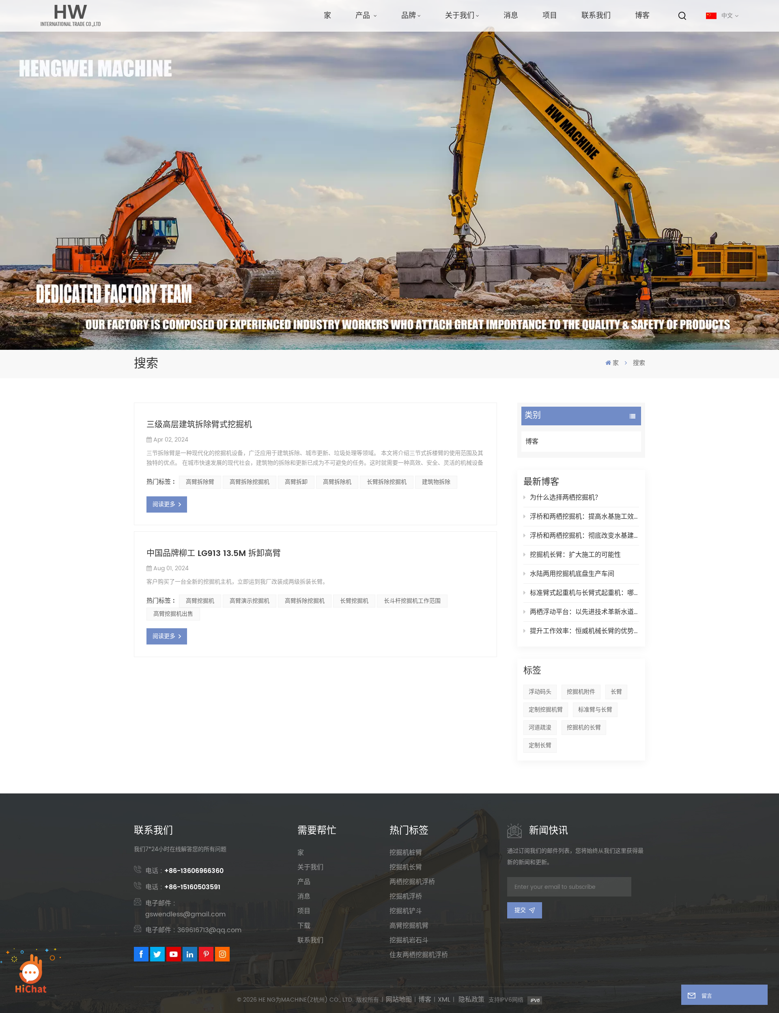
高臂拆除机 (337, 482)
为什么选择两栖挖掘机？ (565, 497)
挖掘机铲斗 (406, 911)
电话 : (184, 871)
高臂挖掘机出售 (173, 614)
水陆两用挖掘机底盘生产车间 (572, 574)
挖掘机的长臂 (584, 727)
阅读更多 (164, 504)
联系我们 (596, 16)
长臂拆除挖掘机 (387, 482)
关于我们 (459, 16)
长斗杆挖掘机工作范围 (412, 601)
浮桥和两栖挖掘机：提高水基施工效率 (584, 516)
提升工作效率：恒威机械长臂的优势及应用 (584, 631)
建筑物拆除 (436, 482)
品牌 (408, 16)
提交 (520, 910)
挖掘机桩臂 (406, 852)
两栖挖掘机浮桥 (412, 882)
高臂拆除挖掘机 (249, 482)
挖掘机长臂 (406, 867)
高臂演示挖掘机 (249, 601)
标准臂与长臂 (595, 709)
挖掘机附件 (581, 691)
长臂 (616, 691)
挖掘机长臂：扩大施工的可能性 (575, 555)
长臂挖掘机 (354, 601)
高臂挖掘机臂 (409, 925)
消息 (511, 16)
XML (444, 1000)
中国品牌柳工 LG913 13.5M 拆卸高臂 (213, 554)
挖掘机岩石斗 (409, 940)
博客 (642, 16)
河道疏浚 (540, 727)
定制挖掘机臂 (546, 709)
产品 (363, 16)
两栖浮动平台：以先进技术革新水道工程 (584, 612)
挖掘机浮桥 (406, 896)
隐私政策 (471, 1000)
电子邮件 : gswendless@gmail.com (185, 909)
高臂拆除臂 (200, 482)
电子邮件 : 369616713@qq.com (193, 930)
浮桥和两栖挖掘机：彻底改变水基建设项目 (584, 535)
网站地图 (399, 1000)
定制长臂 (540, 745)
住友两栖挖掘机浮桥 (419, 955)
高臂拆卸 (296, 482)
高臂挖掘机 (200, 601)
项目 (549, 16)
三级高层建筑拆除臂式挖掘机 (199, 425)
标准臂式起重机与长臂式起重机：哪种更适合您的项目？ (584, 593)
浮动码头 (540, 691)
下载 (303, 925)
